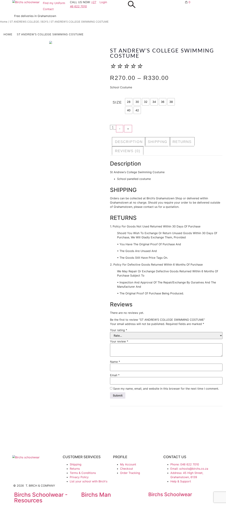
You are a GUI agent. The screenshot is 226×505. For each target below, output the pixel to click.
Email (115, 375)
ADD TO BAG (158, 129)
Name (115, 361)
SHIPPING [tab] (157, 142)
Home (3, 21)
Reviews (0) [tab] (127, 151)
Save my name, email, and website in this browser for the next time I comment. (166, 388)
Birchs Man (96, 494)
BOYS (44, 21)
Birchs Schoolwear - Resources (41, 497)
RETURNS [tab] (182, 142)
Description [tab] (129, 142)
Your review (119, 341)
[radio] (128, 101)
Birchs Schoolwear (170, 494)
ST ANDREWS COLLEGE (24, 21)
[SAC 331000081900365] (51, 42)
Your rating (118, 330)
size (117, 102)
